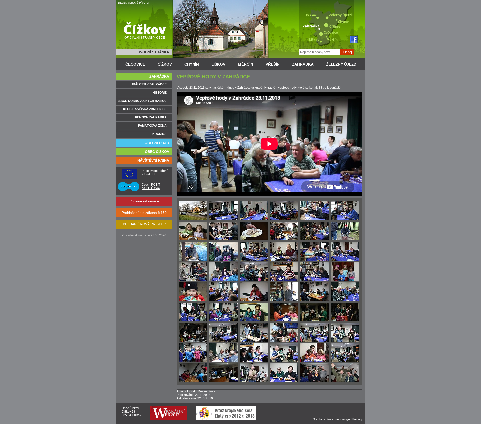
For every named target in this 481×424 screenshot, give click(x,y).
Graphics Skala (323, 419)
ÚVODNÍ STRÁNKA (153, 52)
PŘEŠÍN (273, 64)
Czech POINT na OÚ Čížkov (151, 186)
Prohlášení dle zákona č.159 (144, 213)
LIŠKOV (218, 64)
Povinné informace (144, 201)
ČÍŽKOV (165, 64)
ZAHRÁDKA (303, 64)
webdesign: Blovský (348, 419)
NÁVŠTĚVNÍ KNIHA (153, 160)
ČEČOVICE (135, 64)
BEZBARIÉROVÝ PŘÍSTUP (134, 2)
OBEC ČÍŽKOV (157, 152)
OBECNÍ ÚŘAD (157, 143)
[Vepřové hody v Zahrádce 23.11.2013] (193, 219)
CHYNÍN (191, 64)
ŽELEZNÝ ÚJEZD (341, 64)
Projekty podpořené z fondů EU (155, 172)
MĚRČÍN (245, 64)
